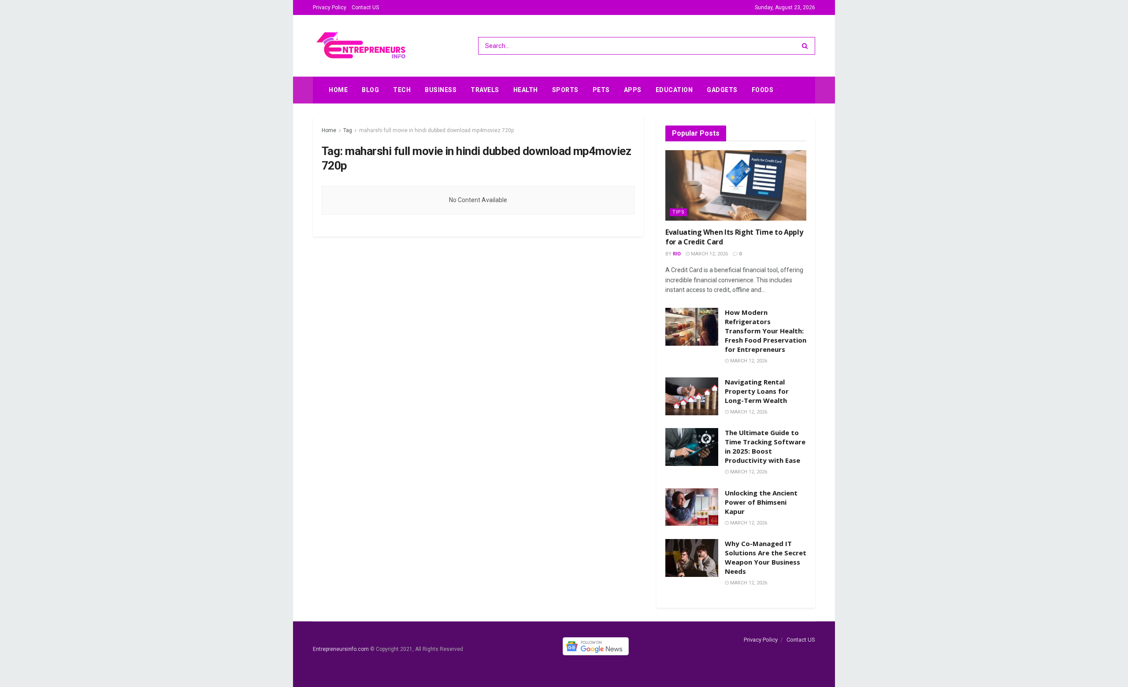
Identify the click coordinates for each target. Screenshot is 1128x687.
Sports (565, 89)
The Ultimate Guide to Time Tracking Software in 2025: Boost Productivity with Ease (765, 446)
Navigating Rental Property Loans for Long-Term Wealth (757, 391)
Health (525, 89)
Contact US (365, 7)
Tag (347, 130)
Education (674, 89)
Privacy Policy (329, 7)
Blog (370, 89)
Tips (678, 212)
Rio (677, 254)
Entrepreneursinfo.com (341, 649)
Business (440, 89)
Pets (601, 89)
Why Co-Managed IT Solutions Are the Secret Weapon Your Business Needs (765, 557)
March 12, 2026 (709, 254)
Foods (763, 89)
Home (338, 89)
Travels (485, 89)
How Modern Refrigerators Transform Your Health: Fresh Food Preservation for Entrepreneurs (765, 331)
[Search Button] (807, 46)
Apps (633, 89)
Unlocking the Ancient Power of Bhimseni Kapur (761, 502)
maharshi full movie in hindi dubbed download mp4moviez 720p (436, 130)
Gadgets (722, 89)
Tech (402, 89)
